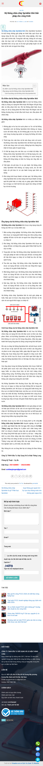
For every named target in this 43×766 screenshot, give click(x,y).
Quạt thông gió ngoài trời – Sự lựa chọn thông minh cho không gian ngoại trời (32, 490)
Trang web (7, 546)
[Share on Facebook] (16, 476)
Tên (6, 528)
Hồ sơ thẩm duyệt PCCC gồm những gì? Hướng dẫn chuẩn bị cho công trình (24, 608)
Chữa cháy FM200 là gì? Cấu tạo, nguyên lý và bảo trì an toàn (23, 614)
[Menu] (3, 3)
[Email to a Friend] (23, 476)
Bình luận (7, 511)
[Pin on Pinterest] (27, 476)
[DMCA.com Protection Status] (8, 720)
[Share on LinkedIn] (30, 476)
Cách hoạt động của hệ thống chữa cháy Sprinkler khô (20, 93)
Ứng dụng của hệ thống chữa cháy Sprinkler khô (18, 91)
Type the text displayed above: (14, 569)
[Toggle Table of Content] (33, 86)
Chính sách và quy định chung (11, 692)
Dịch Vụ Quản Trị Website (30, 763)
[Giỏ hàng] (40, 3)
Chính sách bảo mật (8, 695)
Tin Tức (21, 10)
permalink (35, 483)
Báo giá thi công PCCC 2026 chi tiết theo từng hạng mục (23, 595)
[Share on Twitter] (19, 476)
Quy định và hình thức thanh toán (12, 698)
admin (31, 21)
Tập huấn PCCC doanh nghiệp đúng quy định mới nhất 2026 (24, 601)
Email (6, 537)
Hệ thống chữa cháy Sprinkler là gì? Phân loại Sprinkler (10, 490)
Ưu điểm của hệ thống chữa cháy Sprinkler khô (18, 89)
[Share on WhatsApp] (12, 476)
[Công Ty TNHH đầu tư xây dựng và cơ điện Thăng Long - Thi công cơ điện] (21, 3)
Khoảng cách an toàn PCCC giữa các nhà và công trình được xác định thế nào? (24, 621)
